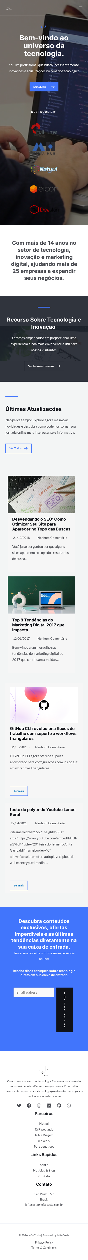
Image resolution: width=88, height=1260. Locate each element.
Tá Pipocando (44, 1129)
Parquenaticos (44, 1146)
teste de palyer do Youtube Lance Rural (43, 812)
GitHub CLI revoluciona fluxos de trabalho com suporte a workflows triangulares (43, 733)
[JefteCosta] (9, 7)
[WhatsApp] (69, 1105)
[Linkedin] (49, 1105)
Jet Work (44, 1141)
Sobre (44, 1165)
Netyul (44, 1123)
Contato (44, 1176)
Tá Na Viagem (44, 1135)
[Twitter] (19, 1105)
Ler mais (19, 791)
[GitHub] (59, 1105)
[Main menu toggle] (80, 8)
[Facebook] (29, 1105)
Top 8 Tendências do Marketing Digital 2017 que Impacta (38, 624)
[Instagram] (39, 1105)
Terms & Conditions (44, 1247)
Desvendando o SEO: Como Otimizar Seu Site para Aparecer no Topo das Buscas (41, 524)
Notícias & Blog (44, 1170)
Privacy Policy (44, 1242)
